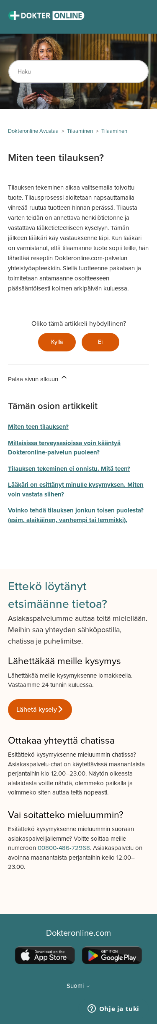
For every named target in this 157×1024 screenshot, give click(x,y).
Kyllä (57, 342)
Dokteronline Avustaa (33, 131)
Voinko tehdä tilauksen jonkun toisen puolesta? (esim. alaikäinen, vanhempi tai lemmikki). (76, 515)
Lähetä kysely (36, 709)
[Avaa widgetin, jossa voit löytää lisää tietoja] (113, 1009)
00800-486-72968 (64, 848)
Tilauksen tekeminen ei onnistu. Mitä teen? (69, 468)
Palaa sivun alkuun (34, 379)
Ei (100, 342)
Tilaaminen (80, 131)
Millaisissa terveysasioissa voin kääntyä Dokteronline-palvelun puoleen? (64, 448)
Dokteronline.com (78, 933)
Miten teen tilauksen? (38, 426)
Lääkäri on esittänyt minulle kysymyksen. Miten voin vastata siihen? (76, 489)
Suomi (76, 986)
